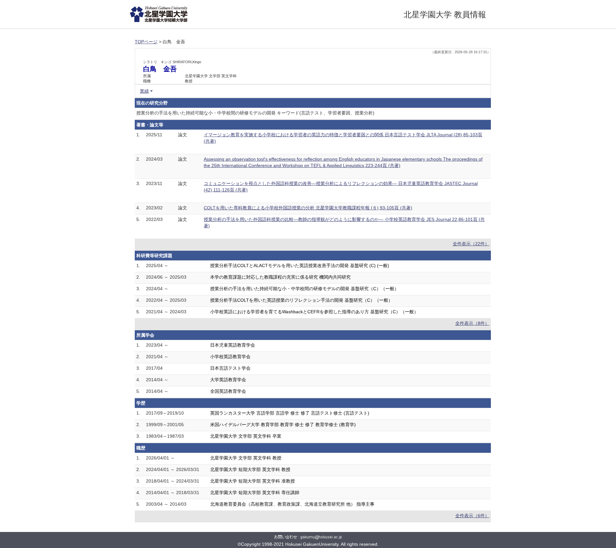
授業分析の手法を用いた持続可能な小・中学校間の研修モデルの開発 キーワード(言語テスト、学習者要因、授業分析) (255, 112)
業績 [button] (144, 91)
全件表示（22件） (471, 243)
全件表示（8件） (472, 323)
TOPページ (146, 41)
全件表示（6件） (472, 515)
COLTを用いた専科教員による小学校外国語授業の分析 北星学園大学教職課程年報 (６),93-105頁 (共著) (308, 207)
